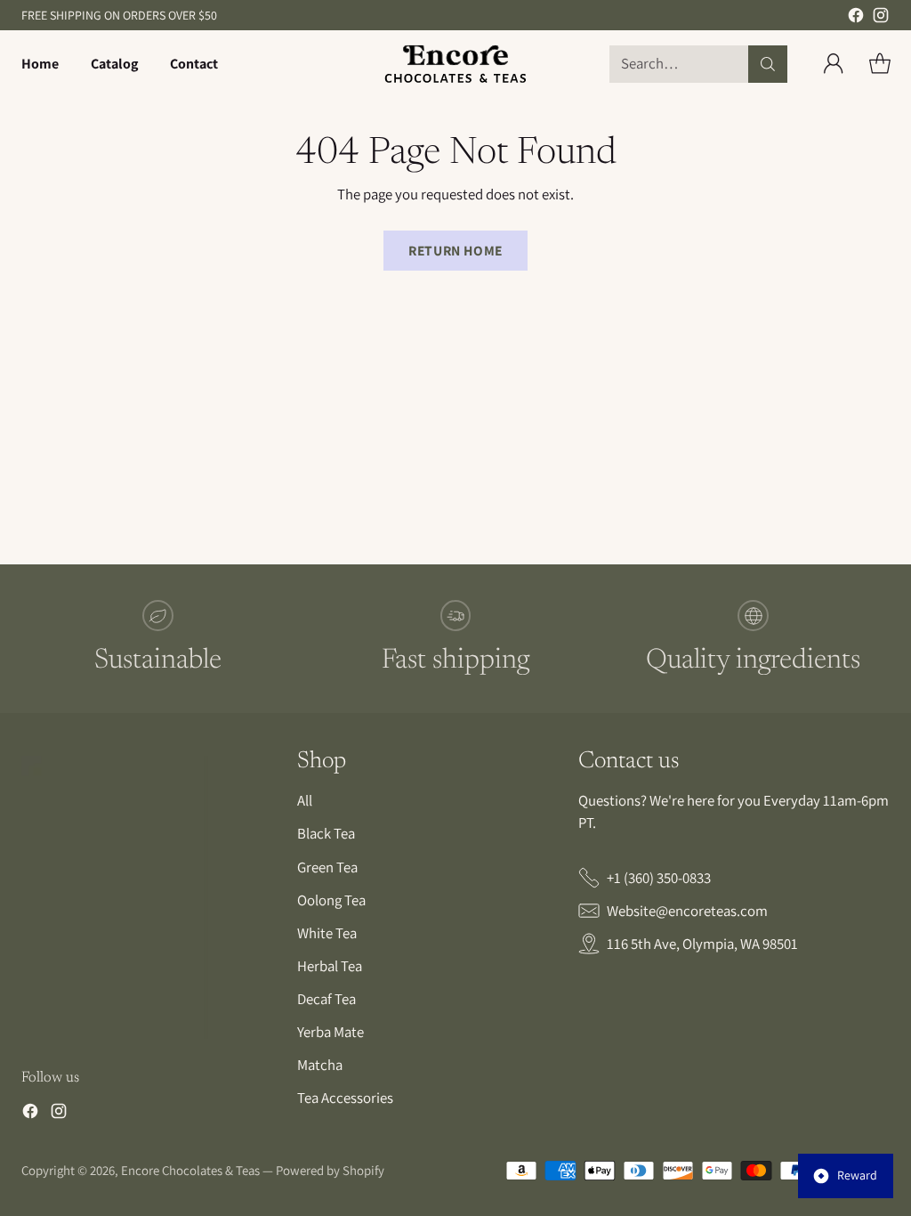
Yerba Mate (330, 1032)
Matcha (320, 1064)
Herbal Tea (329, 966)
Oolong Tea (331, 900)
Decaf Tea (326, 999)
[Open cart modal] (880, 64)
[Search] (767, 64)
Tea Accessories (345, 1097)
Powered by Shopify (330, 1170)
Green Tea (327, 867)
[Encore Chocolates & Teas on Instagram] (881, 18)
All (304, 800)
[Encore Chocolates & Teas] (455, 64)
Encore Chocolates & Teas (190, 1170)
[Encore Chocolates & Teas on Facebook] (856, 18)
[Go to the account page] (834, 64)
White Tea (327, 933)
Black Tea (326, 833)
